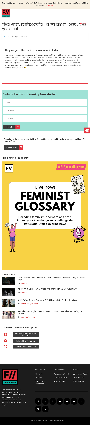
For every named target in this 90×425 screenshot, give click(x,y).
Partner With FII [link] (60, 378)
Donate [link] (83, 23)
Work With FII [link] (59, 381)
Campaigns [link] (26, 23)
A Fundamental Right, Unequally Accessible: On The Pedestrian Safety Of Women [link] (50, 312)
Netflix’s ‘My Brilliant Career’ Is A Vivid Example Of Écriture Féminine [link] (47, 300)
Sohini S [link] (23, 283)
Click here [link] (49, 5)
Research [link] (15, 23)
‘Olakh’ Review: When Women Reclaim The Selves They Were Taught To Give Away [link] (51, 278)
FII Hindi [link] (65, 28)
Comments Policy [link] (80, 374)
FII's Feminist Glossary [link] (15, 157)
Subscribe (9, 127)
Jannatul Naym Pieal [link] (29, 304)
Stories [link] (4, 23)
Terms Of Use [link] (78, 378)
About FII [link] (39, 374)
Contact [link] (38, 378)
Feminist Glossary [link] (37, 28)
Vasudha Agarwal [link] (27, 317)
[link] (87, 130)
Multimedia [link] (54, 23)
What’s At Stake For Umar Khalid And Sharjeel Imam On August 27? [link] (47, 289)
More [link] (74, 23)
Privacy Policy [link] (78, 381)
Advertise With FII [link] (61, 374)
